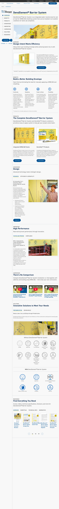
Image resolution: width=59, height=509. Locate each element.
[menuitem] (3, 3)
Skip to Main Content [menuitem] (7, 1)
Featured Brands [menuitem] (10, 3)
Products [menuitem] (18, 3)
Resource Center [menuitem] (27, 3)
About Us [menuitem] (34, 1)
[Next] (42, 434)
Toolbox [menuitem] (28, 1)
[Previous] (29, 434)
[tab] (16, 176)
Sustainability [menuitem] (36, 3)
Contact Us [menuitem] (41, 1)
